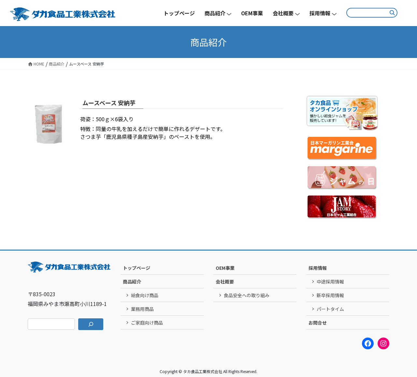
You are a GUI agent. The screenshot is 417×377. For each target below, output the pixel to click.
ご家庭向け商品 (147, 322)
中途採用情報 (330, 281)
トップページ (136, 268)
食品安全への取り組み (246, 295)
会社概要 (225, 281)
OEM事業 (225, 268)
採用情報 (318, 268)
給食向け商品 (144, 295)
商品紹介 (132, 281)
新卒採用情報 (330, 295)
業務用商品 (142, 309)
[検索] (90, 324)
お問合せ (318, 322)
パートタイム (330, 309)
